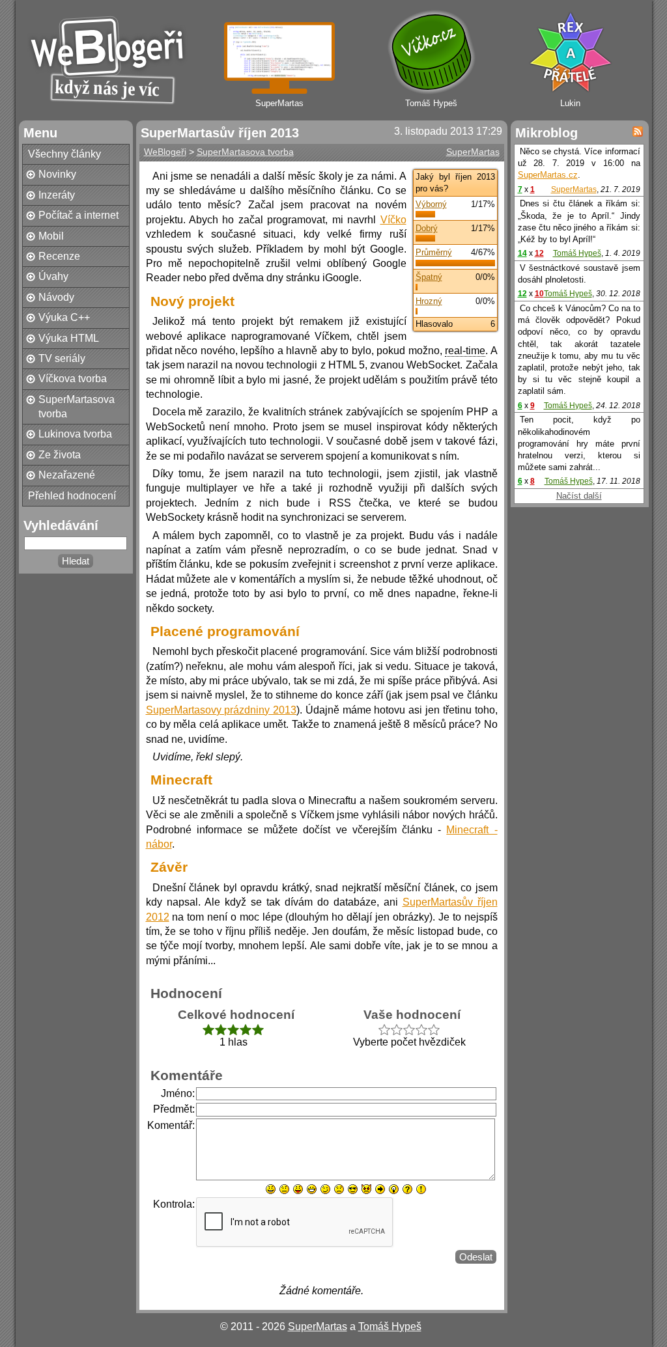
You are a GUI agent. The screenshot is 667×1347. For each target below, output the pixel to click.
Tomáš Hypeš (577, 253)
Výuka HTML (68, 338)
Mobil (51, 236)
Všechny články (64, 154)
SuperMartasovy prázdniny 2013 (221, 709)
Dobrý (427, 228)
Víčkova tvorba (72, 378)
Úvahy (53, 276)
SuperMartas (473, 151)
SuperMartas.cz (548, 175)
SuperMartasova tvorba (76, 406)
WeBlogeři (165, 151)
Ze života (59, 454)
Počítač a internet (78, 215)
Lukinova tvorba (75, 433)
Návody (56, 297)
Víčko (393, 219)
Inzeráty (56, 195)
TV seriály (61, 358)
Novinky (57, 174)
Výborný (431, 204)
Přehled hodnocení (72, 495)
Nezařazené (66, 474)
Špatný (429, 277)
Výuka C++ (64, 317)
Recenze (59, 256)
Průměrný (434, 252)
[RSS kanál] (637, 131)
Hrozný (429, 301)
